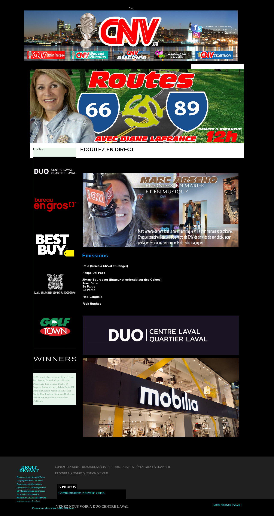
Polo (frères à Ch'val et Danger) (105, 266)
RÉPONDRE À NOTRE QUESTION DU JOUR (81, 473)
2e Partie (89, 286)
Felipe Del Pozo (94, 272)
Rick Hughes (92, 303)
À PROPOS (67, 487)
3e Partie (89, 290)
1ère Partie (90, 283)
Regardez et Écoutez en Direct (105, 168)
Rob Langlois (92, 296)
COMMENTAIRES (123, 467)
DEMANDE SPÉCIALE (95, 467)
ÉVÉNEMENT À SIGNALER (153, 467)
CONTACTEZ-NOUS (67, 467)
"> (131, 8)
